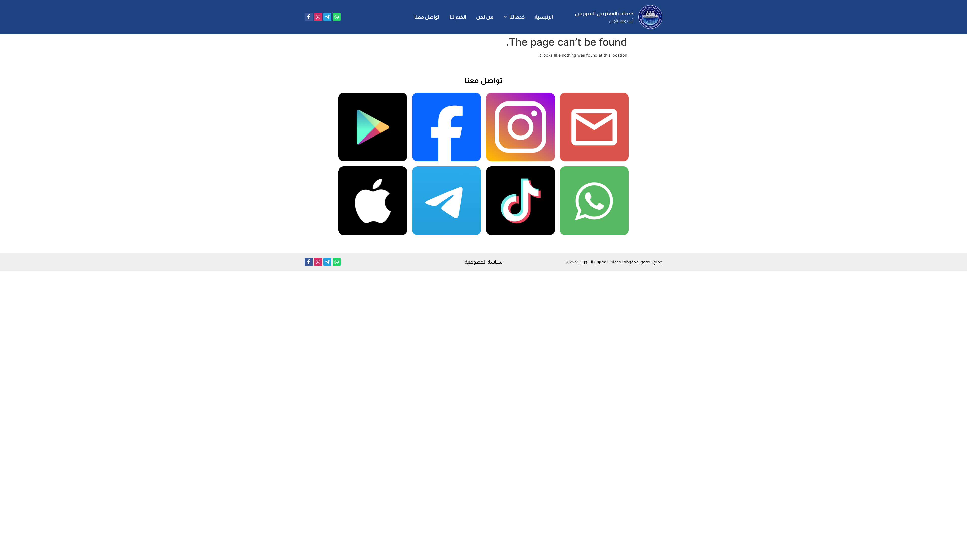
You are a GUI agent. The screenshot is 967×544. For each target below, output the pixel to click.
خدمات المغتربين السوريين (604, 13)
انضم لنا (458, 17)
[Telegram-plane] (327, 17)
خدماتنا (517, 17)
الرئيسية (544, 17)
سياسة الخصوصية (483, 262)
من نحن (484, 17)
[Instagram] (318, 17)
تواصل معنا (426, 17)
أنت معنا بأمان (621, 20)
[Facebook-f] (309, 17)
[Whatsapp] (337, 17)
